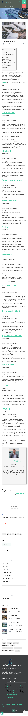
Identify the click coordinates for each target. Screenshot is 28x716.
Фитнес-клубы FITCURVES (9, 62)
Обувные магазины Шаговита (9, 64)
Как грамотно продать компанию (14, 629)
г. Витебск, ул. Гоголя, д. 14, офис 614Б (16, 689)
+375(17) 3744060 (8, 5)
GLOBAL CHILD (6, 59)
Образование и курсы (7, 572)
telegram (3, 643)
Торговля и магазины (7, 595)
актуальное (11, 650)
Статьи (16, 14)
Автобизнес (5, 555)
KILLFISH (6, 67)
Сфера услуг (5, 592)
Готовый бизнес (15, 643)
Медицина (5, 566)
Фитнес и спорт (6, 598)
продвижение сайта (11, 704)
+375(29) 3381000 (8, 7)
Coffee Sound (6, 52)
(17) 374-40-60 (12, 690)
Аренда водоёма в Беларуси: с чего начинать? (14, 623)
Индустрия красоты (6, 560)
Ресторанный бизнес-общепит (9, 587)
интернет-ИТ (17, 650)
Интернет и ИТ (5, 563)
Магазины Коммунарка (8, 56)
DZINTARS (5, 57)
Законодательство (6, 557)
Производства (5, 581)
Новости (4, 569)
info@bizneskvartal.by (14, 467)
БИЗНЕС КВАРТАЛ (9, 14)
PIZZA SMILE (6, 69)
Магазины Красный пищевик (9, 54)
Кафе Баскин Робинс (7, 60)
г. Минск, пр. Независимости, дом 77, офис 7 (17, 685)
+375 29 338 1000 (21, 466)
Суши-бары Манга (8, 65)
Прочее (4, 584)
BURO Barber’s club (7, 51)
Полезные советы (6, 575)
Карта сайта (10, 697)
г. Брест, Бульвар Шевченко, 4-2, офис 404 (17, 687)
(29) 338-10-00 (12, 692)
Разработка (4, 704)
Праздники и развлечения (8, 578)
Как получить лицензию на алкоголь (13, 609)
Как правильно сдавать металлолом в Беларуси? (13, 616)
